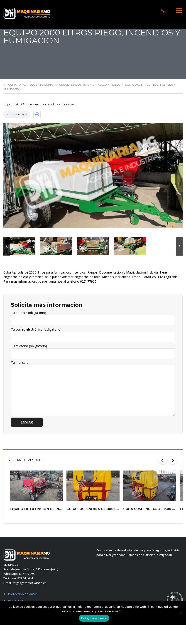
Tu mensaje (19, 362)
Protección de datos (23, 594)
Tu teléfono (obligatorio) (29, 346)
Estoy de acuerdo (94, 618)
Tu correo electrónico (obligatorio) (36, 329)
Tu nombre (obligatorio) (28, 313)
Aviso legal (16, 600)
